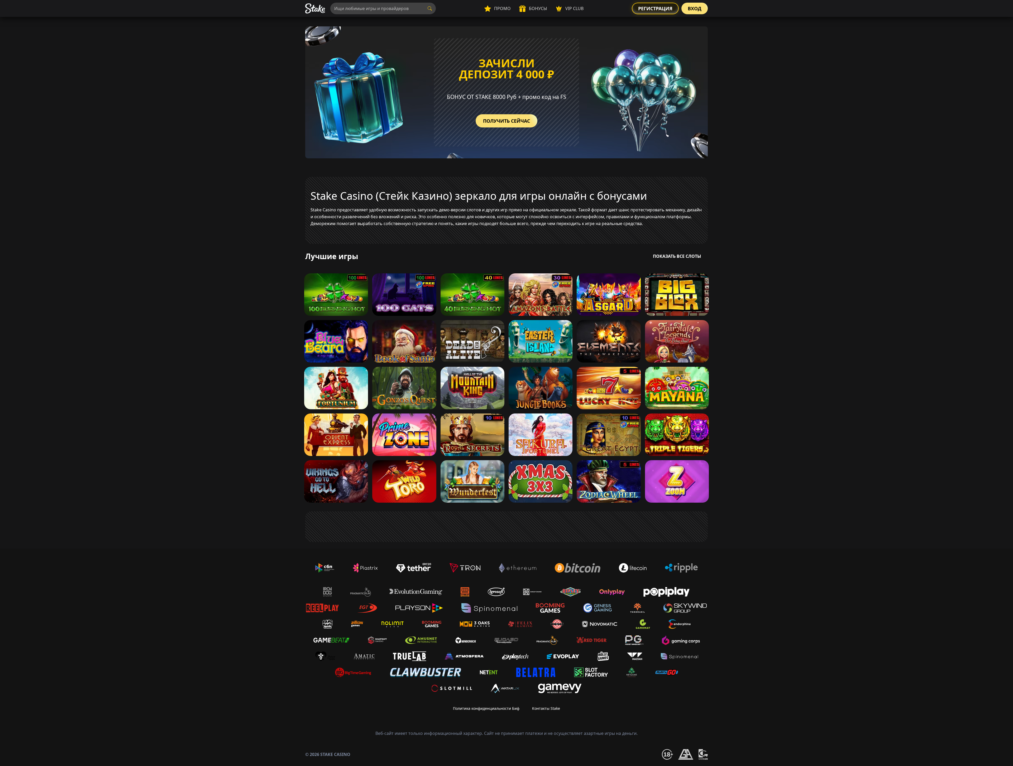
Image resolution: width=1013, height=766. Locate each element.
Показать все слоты (677, 256)
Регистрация (655, 8)
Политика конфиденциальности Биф (486, 708)
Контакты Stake (546, 708)
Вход (694, 8)
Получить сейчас (506, 121)
